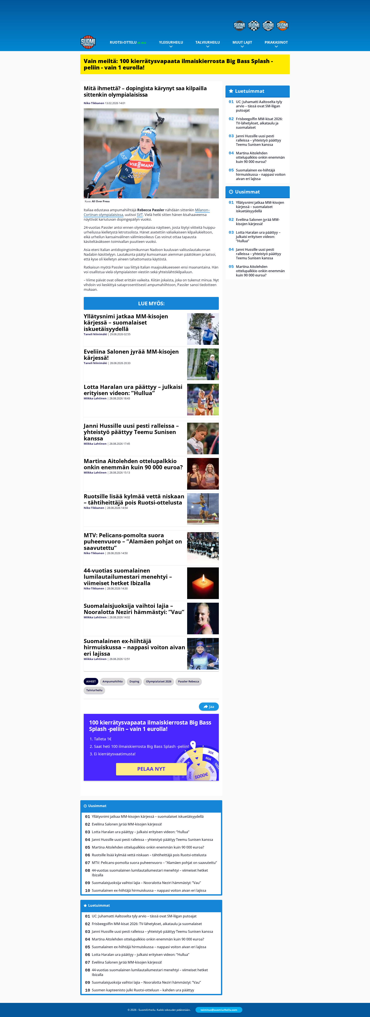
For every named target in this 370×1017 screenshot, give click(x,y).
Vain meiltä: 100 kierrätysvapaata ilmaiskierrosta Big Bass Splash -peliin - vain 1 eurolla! (178, 64)
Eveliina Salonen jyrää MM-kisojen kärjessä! (131, 355)
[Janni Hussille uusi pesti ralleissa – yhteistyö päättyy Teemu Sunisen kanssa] (203, 438)
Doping (134, 681)
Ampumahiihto (113, 681)
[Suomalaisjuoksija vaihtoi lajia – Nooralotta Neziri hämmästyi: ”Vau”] (203, 618)
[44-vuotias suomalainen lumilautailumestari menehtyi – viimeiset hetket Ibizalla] (203, 583)
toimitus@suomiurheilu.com (219, 1010)
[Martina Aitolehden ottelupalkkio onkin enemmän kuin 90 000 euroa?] (203, 474)
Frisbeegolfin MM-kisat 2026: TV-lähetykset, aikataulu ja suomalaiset (147, 923)
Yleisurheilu (171, 42)
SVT (140, 214)
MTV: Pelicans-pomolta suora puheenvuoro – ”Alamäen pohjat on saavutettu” (133, 541)
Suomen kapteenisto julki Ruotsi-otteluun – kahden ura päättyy (143, 990)
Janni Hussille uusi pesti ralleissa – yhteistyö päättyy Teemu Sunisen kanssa (131, 432)
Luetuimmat (99, 905)
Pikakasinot (276, 42)
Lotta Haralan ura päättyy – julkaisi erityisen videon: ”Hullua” (133, 390)
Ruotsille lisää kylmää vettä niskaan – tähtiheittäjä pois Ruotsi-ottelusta (134, 499)
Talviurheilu (207, 42)
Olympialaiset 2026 (158, 681)
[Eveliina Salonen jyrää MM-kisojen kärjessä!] (203, 364)
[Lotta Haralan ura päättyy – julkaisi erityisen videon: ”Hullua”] (203, 399)
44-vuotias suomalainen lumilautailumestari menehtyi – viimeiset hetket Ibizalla (128, 577)
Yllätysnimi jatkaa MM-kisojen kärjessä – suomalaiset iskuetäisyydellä (126, 322)
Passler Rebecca (188, 681)
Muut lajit (242, 42)
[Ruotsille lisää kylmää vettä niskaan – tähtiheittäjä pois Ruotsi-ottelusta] (203, 509)
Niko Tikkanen (94, 103)
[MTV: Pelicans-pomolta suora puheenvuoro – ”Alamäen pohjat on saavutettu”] (203, 548)
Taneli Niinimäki (95, 334)
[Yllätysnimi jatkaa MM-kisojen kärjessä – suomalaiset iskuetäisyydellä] (203, 329)
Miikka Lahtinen (95, 398)
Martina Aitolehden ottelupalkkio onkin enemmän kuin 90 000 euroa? (133, 464)
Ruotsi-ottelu (128, 42)
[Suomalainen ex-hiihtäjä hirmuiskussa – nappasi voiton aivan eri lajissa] (203, 654)
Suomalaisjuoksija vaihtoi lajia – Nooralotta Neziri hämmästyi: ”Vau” (134, 609)
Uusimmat (97, 805)
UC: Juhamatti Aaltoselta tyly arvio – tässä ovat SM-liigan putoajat (144, 916)
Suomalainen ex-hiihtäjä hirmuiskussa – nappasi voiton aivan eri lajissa (134, 647)
